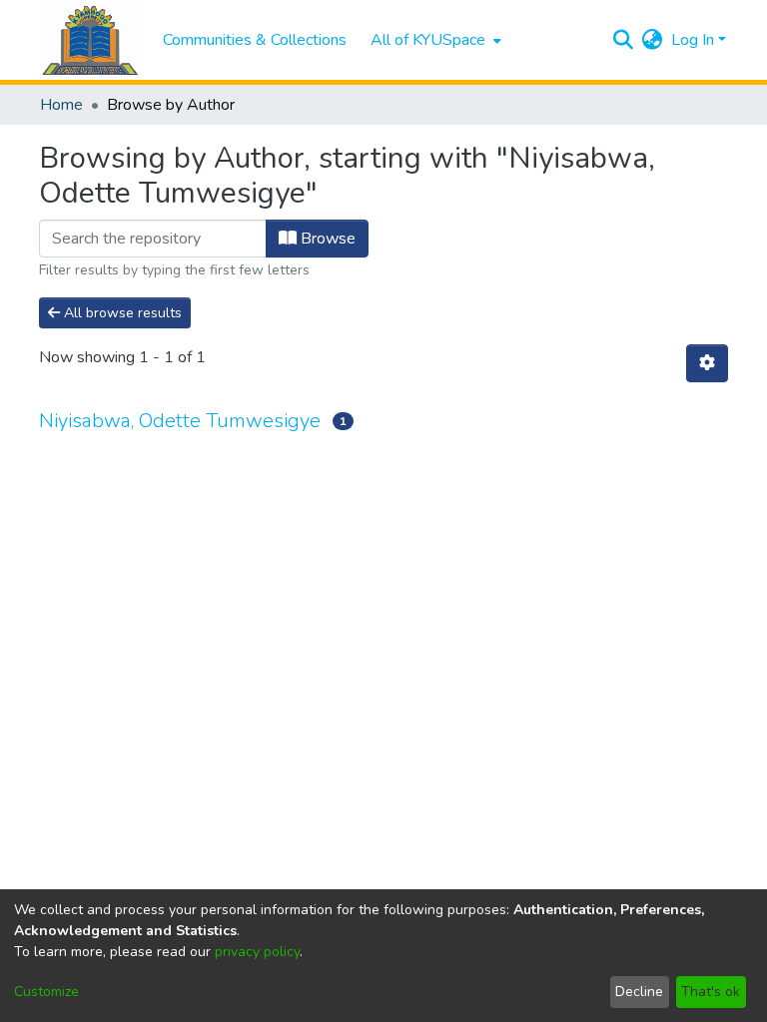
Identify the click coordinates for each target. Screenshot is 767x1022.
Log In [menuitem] (692, 40)
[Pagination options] (707, 363)
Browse (326, 239)
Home (61, 105)
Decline (639, 991)
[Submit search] (623, 40)
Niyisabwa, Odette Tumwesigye (180, 420)
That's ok (710, 991)
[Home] (91, 40)
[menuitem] (434, 40)
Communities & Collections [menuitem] (255, 40)
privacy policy (257, 951)
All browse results (121, 312)
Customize (46, 991)
